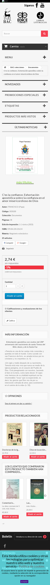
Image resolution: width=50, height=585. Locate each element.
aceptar (24, 581)
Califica (11, 321)
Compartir (9, 243)
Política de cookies (31, 566)
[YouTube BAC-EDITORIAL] (42, 5)
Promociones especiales (22, 95)
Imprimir (10, 249)
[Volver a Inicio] (5, 67)
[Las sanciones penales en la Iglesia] (37, 489)
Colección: (6, 215)
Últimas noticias (26, 127)
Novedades (12, 84)
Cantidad (8, 282)
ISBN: (4, 229)
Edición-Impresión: (10, 224)
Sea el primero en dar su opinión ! (18, 404)
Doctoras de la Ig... (10, 449)
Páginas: (6, 220)
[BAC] (25, 1)
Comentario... (8, 503)
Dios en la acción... (38, 449)
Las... (28, 503)
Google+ (22, 243)
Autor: (4, 207)
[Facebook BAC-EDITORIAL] (37, 5)
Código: (5, 211)
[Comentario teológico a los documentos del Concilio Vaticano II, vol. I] (13, 489)
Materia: (5, 234)
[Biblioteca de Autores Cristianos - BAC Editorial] (25, 15)
